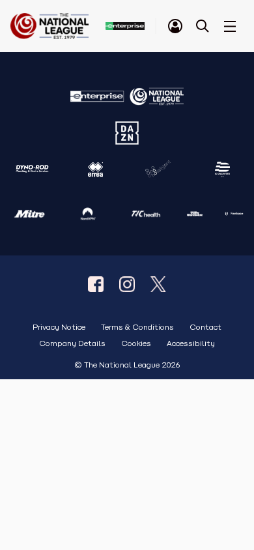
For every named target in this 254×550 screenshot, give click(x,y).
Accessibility (191, 344)
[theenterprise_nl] (127, 284)
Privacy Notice (59, 327)
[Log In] (175, 26)
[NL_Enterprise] (158, 284)
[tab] (175, 26)
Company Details (72, 344)
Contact (205, 327)
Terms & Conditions (137, 327)
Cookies (136, 344)
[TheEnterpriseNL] (96, 284)
